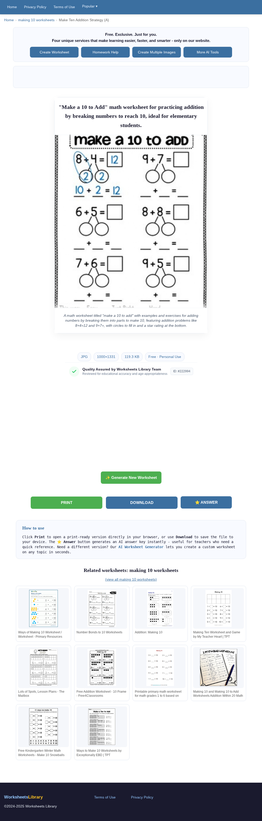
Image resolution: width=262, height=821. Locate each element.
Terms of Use (64, 7)
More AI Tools (208, 52)
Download (142, 502)
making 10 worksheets (36, 20)
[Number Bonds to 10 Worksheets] (102, 608)
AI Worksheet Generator (140, 547)
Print (66, 502)
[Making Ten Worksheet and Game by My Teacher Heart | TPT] (218, 608)
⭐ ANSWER (206, 502)
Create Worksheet (54, 52)
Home (12, 7)
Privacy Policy (35, 7)
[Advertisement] (131, 426)
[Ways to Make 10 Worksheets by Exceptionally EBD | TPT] (102, 726)
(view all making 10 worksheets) (131, 579)
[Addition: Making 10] (160, 608)
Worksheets (23, 797)
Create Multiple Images (157, 52)
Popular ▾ (89, 6)
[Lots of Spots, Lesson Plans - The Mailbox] (43, 667)
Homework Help (105, 52)
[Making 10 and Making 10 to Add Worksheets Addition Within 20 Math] (218, 667)
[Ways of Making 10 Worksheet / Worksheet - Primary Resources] (43, 608)
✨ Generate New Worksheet (131, 477)
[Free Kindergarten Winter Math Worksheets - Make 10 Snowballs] (43, 726)
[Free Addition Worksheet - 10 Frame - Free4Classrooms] (102, 667)
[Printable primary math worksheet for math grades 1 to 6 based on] (160, 667)
